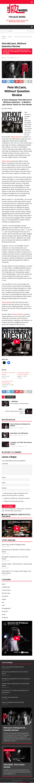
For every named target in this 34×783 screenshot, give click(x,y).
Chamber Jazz (6, 587)
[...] (15, 740)
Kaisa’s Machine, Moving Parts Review (20, 425)
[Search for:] (17, 31)
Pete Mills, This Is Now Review (10, 697)
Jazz (3, 602)
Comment (5, 463)
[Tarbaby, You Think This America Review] (5, 444)
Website (4, 488)
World (3, 614)
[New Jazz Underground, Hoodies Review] (17, 716)
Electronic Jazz (6, 593)
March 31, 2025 (15, 427)
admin (14, 57)
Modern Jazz (10, 397)
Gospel (4, 599)
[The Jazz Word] (17, 12)
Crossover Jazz (6, 590)
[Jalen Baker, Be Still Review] (5, 435)
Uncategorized (6, 608)
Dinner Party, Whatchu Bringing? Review (13, 544)
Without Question (16, 137)
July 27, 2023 (6, 57)
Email (3, 482)
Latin (3, 605)
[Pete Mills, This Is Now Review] (17, 755)
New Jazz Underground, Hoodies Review (13, 702)
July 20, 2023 (14, 435)
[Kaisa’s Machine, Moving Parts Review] (5, 426)
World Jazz (5, 617)
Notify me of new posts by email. (13, 501)
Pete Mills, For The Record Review (7, 382)
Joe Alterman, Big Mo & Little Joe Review (23, 373)
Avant (3, 584)
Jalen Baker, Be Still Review (19, 433)
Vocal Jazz (5, 611)
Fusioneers (5, 596)
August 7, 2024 (15, 446)
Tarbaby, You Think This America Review (21, 443)
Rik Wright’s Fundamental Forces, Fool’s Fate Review (16, 678)
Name (4, 477)
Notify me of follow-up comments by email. (17, 498)
